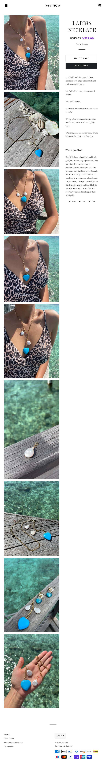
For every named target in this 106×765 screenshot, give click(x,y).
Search (7, 734)
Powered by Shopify (63, 746)
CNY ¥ (59, 735)
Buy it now (81, 66)
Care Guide (9, 738)
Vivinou (53, 5)
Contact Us (9, 746)
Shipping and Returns (13, 742)
